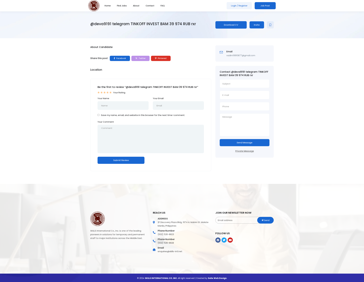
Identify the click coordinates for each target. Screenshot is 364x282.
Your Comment (106, 121)
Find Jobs (122, 5)
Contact (150, 5)
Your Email (158, 98)
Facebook (121, 58)
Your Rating (119, 92)
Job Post (265, 5)
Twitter (142, 58)
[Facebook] (218, 240)
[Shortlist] (270, 24)
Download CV (231, 24)
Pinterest (162, 58)
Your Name (103, 98)
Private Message (244, 151)
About (136, 5)
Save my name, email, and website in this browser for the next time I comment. (143, 115)
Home (108, 5)
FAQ (163, 5)
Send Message (244, 142)
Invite (257, 24)
